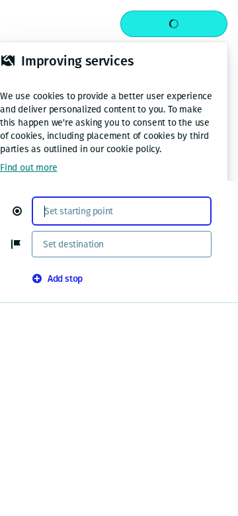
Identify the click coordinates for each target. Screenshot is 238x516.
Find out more (28, 167)
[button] (22, 211)
